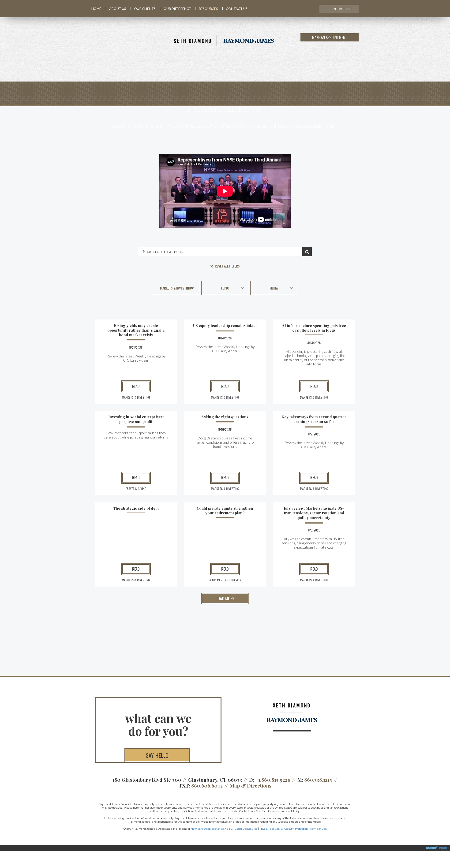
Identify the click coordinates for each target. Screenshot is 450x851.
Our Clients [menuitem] (145, 9)
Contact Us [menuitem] (237, 9)
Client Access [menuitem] (339, 9)
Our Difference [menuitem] (177, 9)
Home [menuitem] (96, 9)
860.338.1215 (318, 779)
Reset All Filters (227, 265)
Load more (225, 598)
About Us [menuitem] (117, 9)
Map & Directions (250, 785)
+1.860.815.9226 (272, 779)
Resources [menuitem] (208, 9)
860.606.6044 (207, 785)
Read (136, 386)
